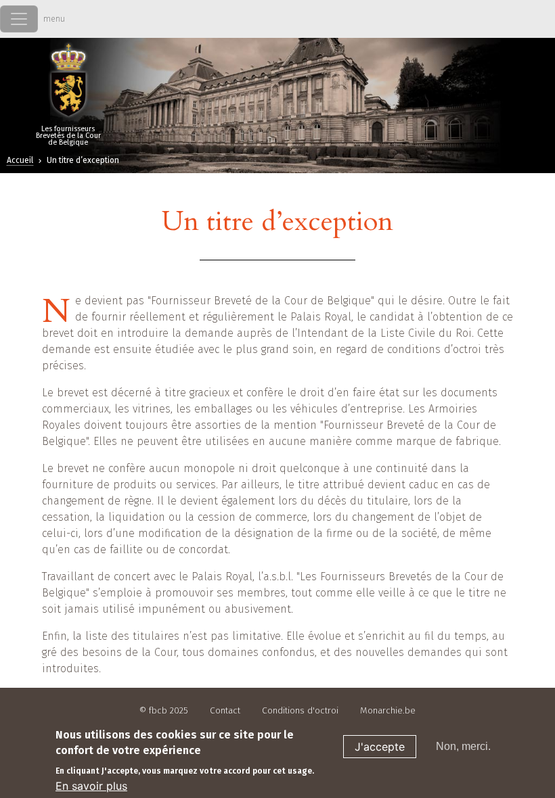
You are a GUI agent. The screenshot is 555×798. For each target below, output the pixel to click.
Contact (225, 710)
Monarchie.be (388, 710)
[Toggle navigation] (19, 18)
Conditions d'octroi (300, 710)
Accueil (20, 160)
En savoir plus (91, 786)
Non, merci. (463, 746)
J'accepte (380, 746)
